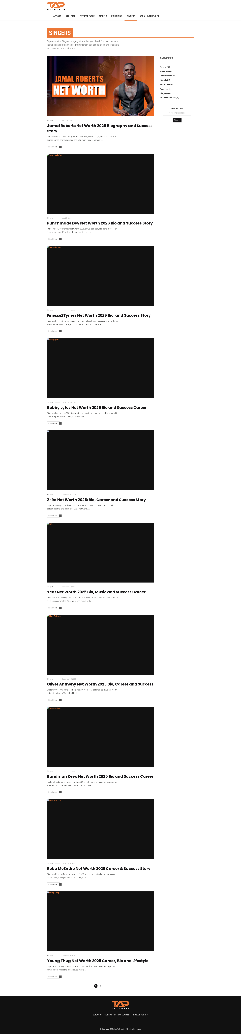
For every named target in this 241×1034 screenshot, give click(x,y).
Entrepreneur (87, 16)
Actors (57, 16)
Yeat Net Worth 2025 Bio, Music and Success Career (96, 592)
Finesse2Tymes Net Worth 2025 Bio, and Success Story (99, 315)
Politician (116, 16)
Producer (164, 89)
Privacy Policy (140, 1014)
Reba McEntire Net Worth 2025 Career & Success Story (98, 868)
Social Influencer (149, 16)
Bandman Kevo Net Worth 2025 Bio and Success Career (100, 776)
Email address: (177, 108)
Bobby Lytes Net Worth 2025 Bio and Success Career (97, 407)
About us (98, 1014)
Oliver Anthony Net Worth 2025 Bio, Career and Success (100, 684)
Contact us (110, 1014)
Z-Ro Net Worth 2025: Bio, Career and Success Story (96, 499)
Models (103, 16)
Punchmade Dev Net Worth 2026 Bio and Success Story (100, 223)
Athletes (70, 16)
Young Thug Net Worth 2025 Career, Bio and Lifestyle (97, 960)
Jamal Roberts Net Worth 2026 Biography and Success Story (100, 128)
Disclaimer (124, 1014)
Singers (131, 16)
